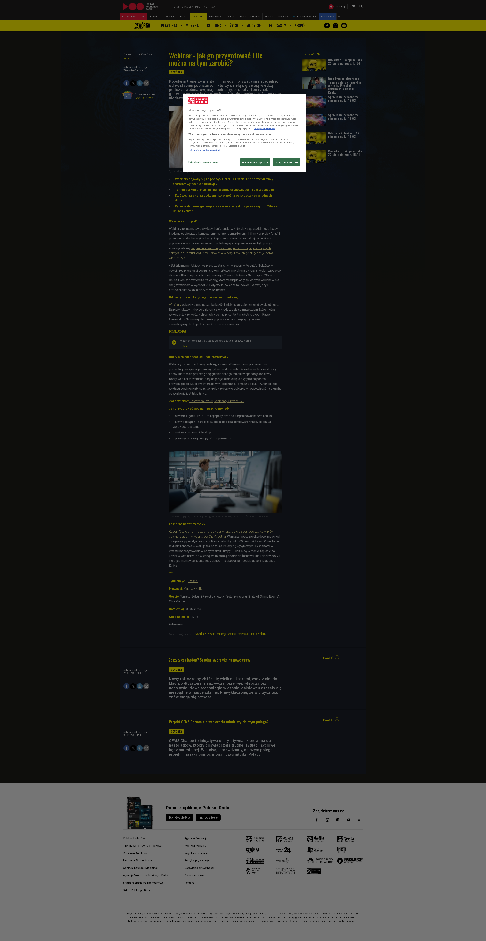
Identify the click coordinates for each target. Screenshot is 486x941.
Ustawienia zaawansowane (203, 162)
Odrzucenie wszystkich (255, 162)
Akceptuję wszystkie (286, 162)
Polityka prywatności (264, 128)
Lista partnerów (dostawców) (204, 150)
